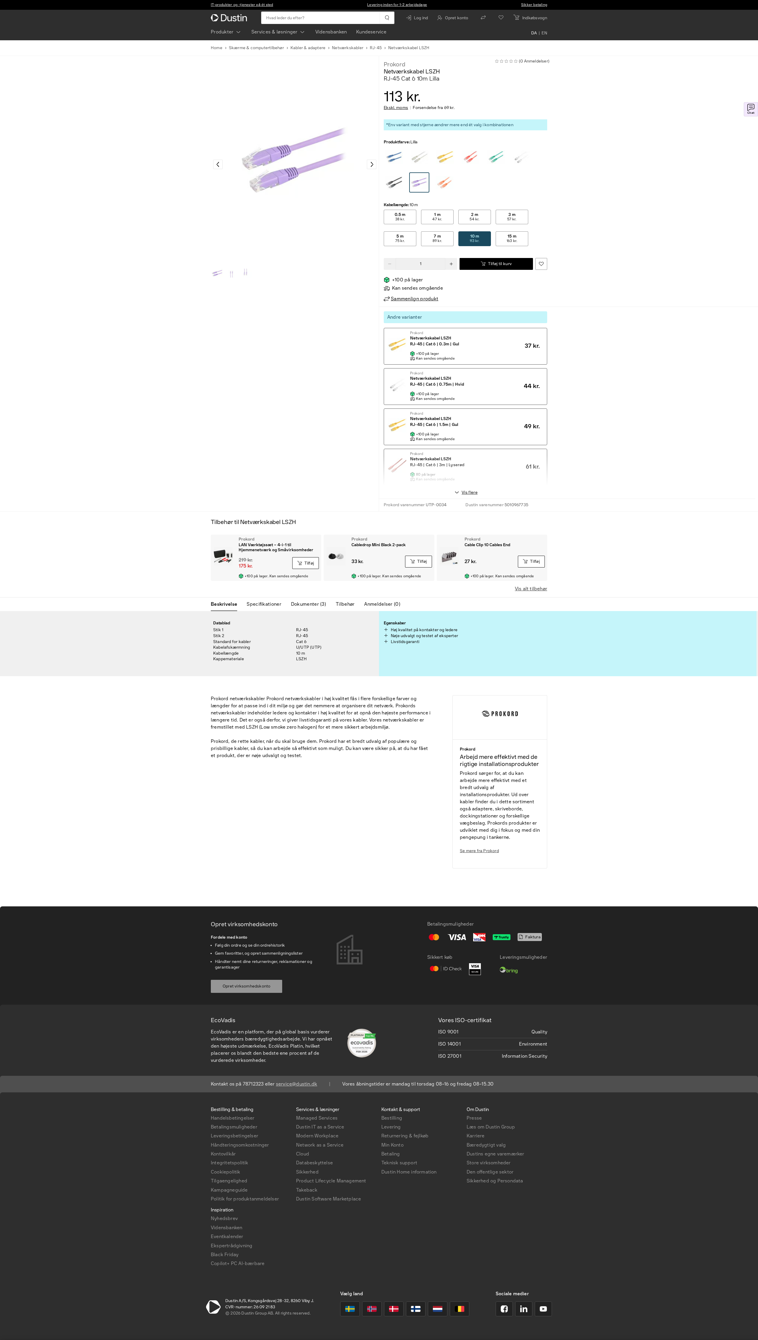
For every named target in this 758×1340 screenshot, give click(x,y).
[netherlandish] (437, 1308)
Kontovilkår (223, 1154)
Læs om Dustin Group (491, 1127)
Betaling (390, 1154)
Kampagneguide (229, 1190)
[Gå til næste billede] (371, 164)
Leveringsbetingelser (234, 1136)
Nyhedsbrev (224, 1218)
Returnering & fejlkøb (404, 1136)
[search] (387, 18)
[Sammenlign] (483, 18)
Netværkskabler (347, 47)
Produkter (222, 32)
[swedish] (350, 1308)
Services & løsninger (274, 32)
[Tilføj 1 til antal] (451, 264)
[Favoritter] (501, 18)
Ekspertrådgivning (231, 1245)
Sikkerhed (307, 1172)
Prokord (394, 64)
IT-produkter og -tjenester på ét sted (242, 5)
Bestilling (391, 1118)
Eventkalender (227, 1236)
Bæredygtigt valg (486, 1145)
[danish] (394, 1308)
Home (216, 47)
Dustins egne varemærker (495, 1154)
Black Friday (224, 1254)
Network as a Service (319, 1145)
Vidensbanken (331, 32)
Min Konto (392, 1145)
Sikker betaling (534, 5)
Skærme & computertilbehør (256, 47)
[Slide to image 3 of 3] (246, 273)
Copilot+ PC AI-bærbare (237, 1263)
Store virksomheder (489, 1163)
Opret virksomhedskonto (246, 986)
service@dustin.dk (296, 1084)
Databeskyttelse (314, 1163)
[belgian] (459, 1308)
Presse (474, 1118)
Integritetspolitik (229, 1163)
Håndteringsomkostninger (240, 1145)
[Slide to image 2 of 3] (231, 273)
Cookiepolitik (225, 1172)
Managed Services (317, 1118)
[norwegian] (372, 1308)
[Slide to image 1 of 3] (217, 273)
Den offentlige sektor (490, 1172)
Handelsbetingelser (233, 1118)
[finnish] (415, 1308)
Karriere (476, 1136)
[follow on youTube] (543, 1308)
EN (544, 33)
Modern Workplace (317, 1136)
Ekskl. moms (396, 108)
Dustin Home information (409, 1172)
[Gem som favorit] (541, 264)
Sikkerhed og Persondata (495, 1181)
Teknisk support (399, 1163)
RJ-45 (376, 47)
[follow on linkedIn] (523, 1308)
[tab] (226, 604)
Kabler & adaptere (307, 47)
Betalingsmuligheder (234, 1127)
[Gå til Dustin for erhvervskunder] (230, 17)
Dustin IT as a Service (320, 1127)
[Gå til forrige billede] (218, 164)
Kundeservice (371, 32)
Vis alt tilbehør (531, 589)
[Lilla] (394, 157)
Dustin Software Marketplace (328, 1199)
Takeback (307, 1190)
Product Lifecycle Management (331, 1181)
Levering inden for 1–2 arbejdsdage (397, 5)
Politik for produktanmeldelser (245, 1199)
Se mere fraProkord (479, 850)
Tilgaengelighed (229, 1181)
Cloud (302, 1154)
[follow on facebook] (504, 1308)
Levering (391, 1127)
